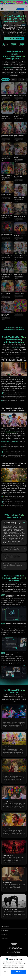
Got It (6, 971)
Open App (18, 971)
